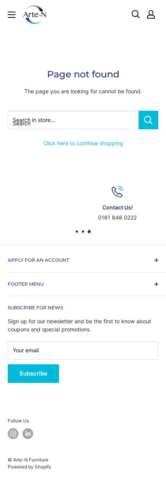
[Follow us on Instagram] (13, 433)
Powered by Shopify (29, 467)
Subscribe (33, 373)
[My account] (151, 14)
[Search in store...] (148, 120)
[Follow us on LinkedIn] (27, 433)
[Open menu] (11, 15)
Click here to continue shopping (83, 143)
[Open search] (136, 14)
